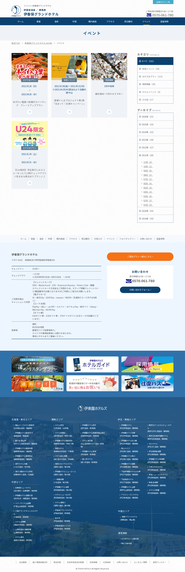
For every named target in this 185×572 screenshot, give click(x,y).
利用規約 (107, 562)
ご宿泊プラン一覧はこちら (139, 256)
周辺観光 (128, 21)
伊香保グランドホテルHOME (38, 43)
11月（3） (148, 162)
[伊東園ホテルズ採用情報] (147, 364)
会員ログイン (162, 2)
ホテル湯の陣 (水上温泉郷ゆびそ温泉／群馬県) (92, 443)
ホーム (20, 21)
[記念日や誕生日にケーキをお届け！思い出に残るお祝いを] (92, 383)
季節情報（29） (149, 84)
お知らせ (98, 239)
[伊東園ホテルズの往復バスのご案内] (147, 383)
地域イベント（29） (151, 68)
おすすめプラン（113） (153, 76)
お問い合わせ (146, 239)
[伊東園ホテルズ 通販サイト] (38, 383)
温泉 (56, 21)
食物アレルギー (159, 562)
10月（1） (148, 166)
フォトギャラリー (127, 239)
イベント (146, 21)
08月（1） (148, 175)
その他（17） (148, 99)
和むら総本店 (126, 543)
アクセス (110, 21)
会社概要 (23, 562)
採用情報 (93, 562)
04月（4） (148, 191)
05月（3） (148, 187)
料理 (75, 21)
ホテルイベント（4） (152, 92)
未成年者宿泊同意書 (75, 562)
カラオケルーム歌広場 (130, 538)
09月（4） (148, 170)
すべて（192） (148, 61)
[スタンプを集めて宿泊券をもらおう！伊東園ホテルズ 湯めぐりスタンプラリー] (38, 364)
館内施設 (92, 21)
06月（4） (148, 183)
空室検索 (164, 21)
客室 (39, 21)
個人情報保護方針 (40, 562)
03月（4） (148, 196)
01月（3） (148, 204)
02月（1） (148, 200)
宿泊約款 (57, 562)
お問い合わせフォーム (139, 289)
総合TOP (16, 43)
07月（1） (148, 179)
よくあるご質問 (140, 562)
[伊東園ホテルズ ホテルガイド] (92, 364)
